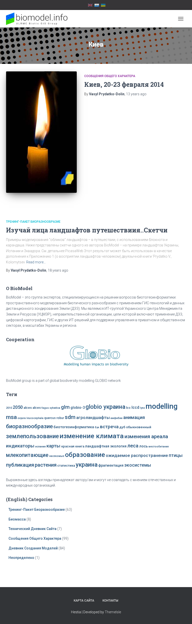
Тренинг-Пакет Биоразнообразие (33, 221)
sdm (70, 417)
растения (45, 465)
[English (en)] (90, 5)
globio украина (105, 406)
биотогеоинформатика (74, 427)
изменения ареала (146, 436)
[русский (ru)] (96, 5)
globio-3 (77, 408)
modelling (162, 406)
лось (143, 446)
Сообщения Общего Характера (109, 76)
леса (132, 446)
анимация (134, 417)
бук (97, 427)
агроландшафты (93, 417)
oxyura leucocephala (31, 418)
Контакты (110, 600)
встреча (109, 426)
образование (85, 454)
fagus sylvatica (51, 408)
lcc (128, 408)
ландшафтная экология (105, 446)
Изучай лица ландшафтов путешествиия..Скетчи (87, 230)
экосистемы (137, 465)
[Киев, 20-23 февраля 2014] (41, 132)
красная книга (72, 446)
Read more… (36, 262)
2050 (18, 407)
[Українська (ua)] (103, 5)
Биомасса (17, 519)
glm (65, 407)
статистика (66, 465)
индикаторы (20, 446)
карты (53, 446)
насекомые (56, 456)
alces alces (32, 408)
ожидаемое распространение (137, 455)
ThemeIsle (113, 612)
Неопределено (21, 558)
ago (136, 94)
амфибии (116, 418)
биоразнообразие (29, 426)
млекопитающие (27, 455)
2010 (9, 408)
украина (87, 464)
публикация (20, 465)
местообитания (158, 446)
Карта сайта (84, 600)
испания (40, 446)
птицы (175, 455)
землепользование (32, 436)
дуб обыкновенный (135, 427)
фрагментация (111, 465)
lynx (142, 408)
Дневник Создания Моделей (33, 548)
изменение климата (92, 436)
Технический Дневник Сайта (32, 529)
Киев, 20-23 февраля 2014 (124, 84)
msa (11, 417)
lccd (135, 407)
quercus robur (54, 418)
